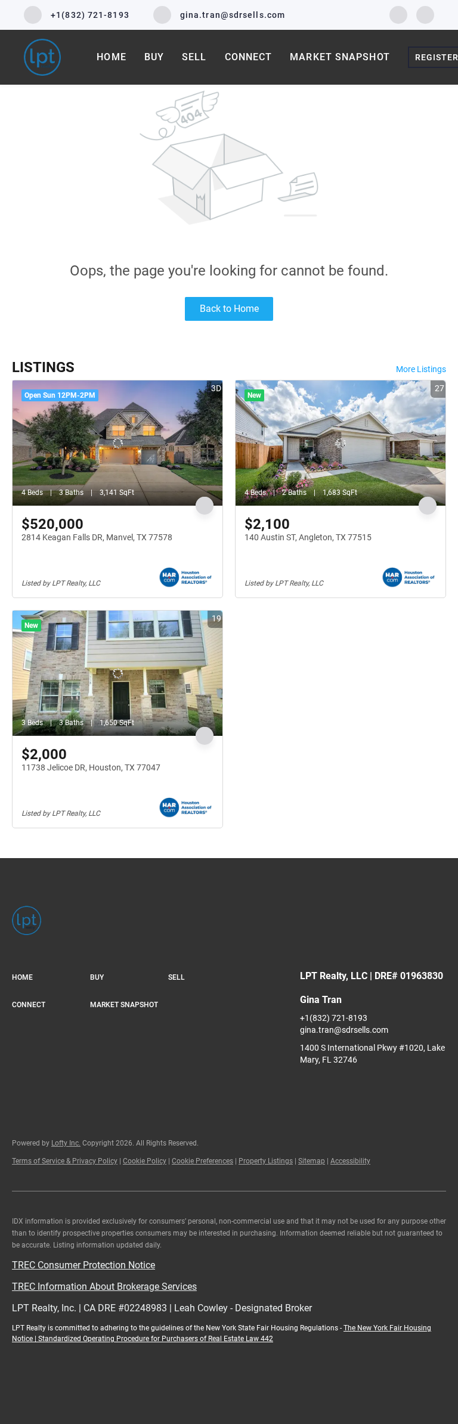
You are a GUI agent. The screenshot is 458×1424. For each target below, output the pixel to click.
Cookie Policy (144, 1161)
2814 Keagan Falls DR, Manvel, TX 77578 (96, 537)
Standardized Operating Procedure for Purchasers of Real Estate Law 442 (155, 1339)
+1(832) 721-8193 (333, 1018)
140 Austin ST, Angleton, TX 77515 (308, 537)
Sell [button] (194, 57)
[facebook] (398, 14)
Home (111, 57)
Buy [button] (154, 57)
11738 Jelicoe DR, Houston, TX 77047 (90, 767)
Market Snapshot (340, 57)
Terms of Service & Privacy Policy (64, 1161)
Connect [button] (249, 57)
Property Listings (266, 1161)
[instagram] (425, 14)
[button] (51, 978)
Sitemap (311, 1161)
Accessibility (350, 1161)
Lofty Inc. (66, 1143)
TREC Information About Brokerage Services (104, 1286)
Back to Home (229, 308)
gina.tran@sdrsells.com (344, 1030)
